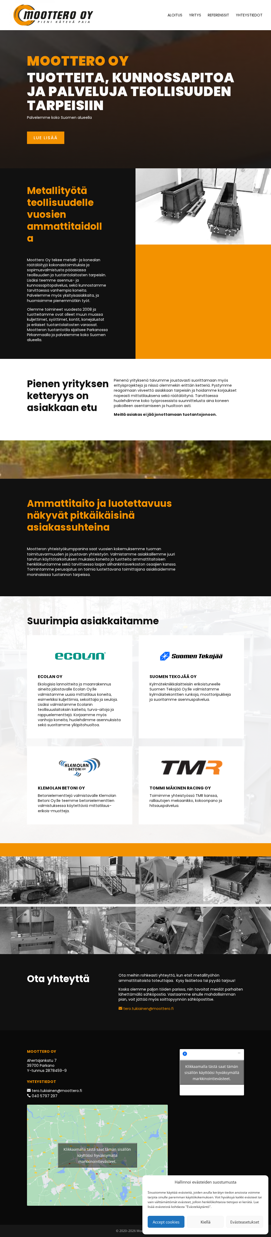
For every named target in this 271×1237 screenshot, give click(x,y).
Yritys (195, 15)
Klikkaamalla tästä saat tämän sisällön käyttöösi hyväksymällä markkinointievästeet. (97, 1155)
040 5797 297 (44, 1096)
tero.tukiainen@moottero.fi (148, 1008)
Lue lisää (46, 138)
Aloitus (175, 15)
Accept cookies (166, 1222)
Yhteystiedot (249, 15)
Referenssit (218, 15)
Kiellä (205, 1222)
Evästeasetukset (244, 1222)
